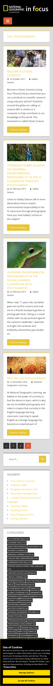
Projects (13, 628)
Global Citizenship (18, 592)
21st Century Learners (22, 481)
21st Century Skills (18, 539)
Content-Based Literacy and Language (26, 567)
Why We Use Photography (26, 378)
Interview (13, 596)
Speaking (13, 635)
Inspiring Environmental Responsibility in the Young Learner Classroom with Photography (26, 280)
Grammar (35, 592)
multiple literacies (18, 608)
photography (35, 620)
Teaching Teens (18, 510)
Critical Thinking (17, 577)
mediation (26, 600)
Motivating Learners (19, 604)
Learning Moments (31, 596)
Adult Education (17, 546)
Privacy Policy (10, 667)
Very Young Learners (21, 514)
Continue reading (17, 129)
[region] (26, 662)
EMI (10, 585)
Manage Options (26, 672)
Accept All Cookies (26, 680)
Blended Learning (17, 550)
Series (21, 631)
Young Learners (19, 518)
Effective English (36, 581)
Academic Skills (18, 485)
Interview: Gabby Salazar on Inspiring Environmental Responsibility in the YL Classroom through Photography (26, 175)
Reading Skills (29, 628)
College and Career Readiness (23, 558)
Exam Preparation (24, 585)
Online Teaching (17, 616)
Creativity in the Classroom (22, 573)
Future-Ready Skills (18, 589)
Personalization (16, 620)
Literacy (13, 600)
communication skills (20, 562)
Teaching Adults (19, 506)
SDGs (11, 631)
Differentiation (16, 581)
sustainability (28, 635)
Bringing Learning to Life (23, 489)
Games (35, 589)
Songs (32, 631)
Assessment (35, 546)
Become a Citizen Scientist (19, 73)
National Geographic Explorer (23, 612)
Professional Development (21, 624)
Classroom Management (23, 493)
